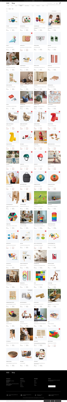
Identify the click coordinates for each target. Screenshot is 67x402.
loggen (13, 43)
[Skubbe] (40, 275)
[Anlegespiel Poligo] (12, 216)
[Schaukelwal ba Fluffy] (26, 97)
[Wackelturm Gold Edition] (12, 78)
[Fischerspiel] (12, 19)
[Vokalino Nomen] (40, 334)
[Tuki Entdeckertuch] (12, 334)
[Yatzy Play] (12, 97)
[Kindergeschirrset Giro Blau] (40, 177)
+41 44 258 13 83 (10, 384)
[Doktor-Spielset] (26, 137)
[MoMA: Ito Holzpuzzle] (54, 334)
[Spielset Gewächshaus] (26, 19)
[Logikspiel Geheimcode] (26, 58)
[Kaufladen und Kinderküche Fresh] (26, 256)
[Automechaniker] (40, 354)
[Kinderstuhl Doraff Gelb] (12, 137)
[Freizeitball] (12, 314)
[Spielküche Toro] (12, 275)
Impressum (21, 385)
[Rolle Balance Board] (40, 295)
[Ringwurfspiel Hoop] (26, 275)
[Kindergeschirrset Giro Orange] (54, 177)
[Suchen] (54, 3)
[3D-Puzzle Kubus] (54, 197)
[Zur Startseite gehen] (18, 3)
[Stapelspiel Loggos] (54, 275)
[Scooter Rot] (54, 157)
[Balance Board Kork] (54, 295)
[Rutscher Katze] (40, 78)
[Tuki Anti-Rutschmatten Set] (12, 197)
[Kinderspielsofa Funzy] (40, 256)
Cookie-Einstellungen (22, 381)
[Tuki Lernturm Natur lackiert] (26, 334)
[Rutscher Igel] (26, 78)
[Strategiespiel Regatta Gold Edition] (12, 295)
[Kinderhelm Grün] (26, 157)
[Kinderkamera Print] (26, 38)
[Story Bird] (12, 38)
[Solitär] (54, 314)
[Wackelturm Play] (54, 58)
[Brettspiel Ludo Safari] (40, 58)
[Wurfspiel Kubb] (40, 197)
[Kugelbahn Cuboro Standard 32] (26, 116)
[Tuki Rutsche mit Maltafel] (26, 197)
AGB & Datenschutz (22, 380)
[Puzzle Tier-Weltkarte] (54, 97)
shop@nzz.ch (9, 385)
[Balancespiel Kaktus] (54, 19)
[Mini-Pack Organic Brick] (12, 177)
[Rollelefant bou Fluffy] (40, 97)
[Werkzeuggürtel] (26, 354)
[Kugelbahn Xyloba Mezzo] (40, 116)
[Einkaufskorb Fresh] (12, 256)
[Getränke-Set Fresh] (12, 236)
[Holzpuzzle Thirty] (40, 314)
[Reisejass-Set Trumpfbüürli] (54, 256)
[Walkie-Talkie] (54, 38)
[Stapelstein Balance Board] (26, 216)
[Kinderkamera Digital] (40, 38)
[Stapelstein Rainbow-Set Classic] (54, 216)
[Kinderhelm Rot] (40, 157)
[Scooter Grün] (12, 157)
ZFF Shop (35, 385)
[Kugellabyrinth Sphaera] (12, 354)
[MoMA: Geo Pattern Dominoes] (54, 137)
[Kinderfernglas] (12, 58)
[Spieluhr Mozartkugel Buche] (26, 295)
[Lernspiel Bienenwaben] (40, 19)
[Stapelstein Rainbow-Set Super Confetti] (40, 216)
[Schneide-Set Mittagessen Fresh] (54, 236)
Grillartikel (33, 0)
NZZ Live (35, 381)
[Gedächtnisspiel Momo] (54, 78)
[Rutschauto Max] (26, 314)
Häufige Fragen (22, 386)
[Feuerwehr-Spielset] (40, 137)
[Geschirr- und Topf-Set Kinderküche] (40, 236)
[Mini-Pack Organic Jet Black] (26, 177)
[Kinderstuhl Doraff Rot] (54, 116)
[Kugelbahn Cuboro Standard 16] (12, 116)
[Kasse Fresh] (26, 236)
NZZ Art (35, 380)
